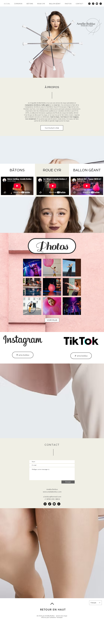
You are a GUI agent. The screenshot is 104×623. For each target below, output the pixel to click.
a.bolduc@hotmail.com (52, 497)
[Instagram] (89, 4)
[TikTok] (93, 4)
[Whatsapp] (101, 4)
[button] (32, 267)
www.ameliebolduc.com (52, 492)
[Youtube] (97, 4)
